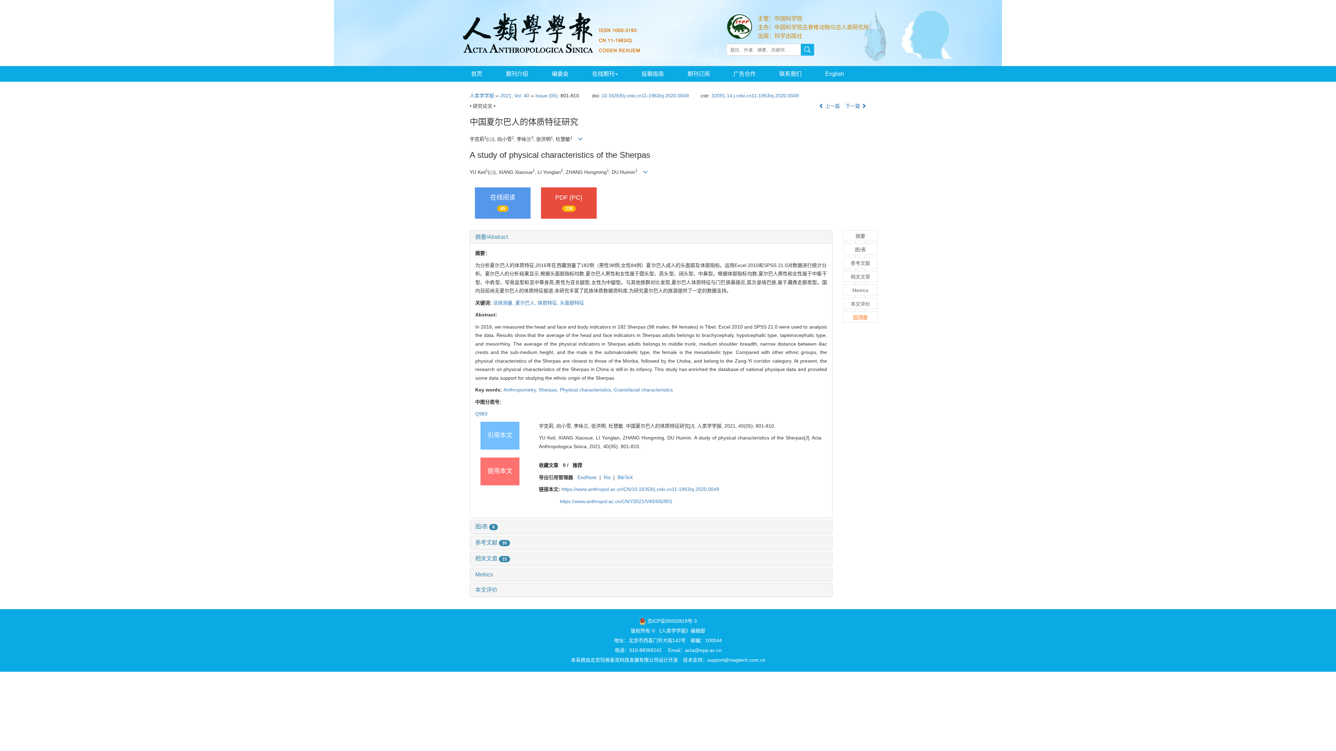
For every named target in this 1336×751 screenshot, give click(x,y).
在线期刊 (603, 74)
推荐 (577, 465)
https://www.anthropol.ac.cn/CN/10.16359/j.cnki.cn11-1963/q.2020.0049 (640, 489)
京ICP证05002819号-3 (672, 621)
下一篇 (853, 106)
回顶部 (860, 317)
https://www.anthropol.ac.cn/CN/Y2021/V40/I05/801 (616, 501)
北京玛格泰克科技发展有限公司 (624, 660)
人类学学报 (482, 95)
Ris (607, 477)
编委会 (560, 74)
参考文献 (491, 543)
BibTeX (625, 477)
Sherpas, (549, 390)
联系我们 (790, 74)
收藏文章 (548, 465)
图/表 (485, 527)
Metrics (484, 575)
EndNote (587, 477)
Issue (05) (546, 95)
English (834, 74)
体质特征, (549, 303)
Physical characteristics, (587, 390)
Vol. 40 (521, 95)
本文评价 (486, 590)
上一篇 (832, 106)
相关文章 (491, 559)
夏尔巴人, (526, 303)
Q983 (481, 414)
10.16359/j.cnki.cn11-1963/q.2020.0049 (645, 95)
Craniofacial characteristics (643, 390)
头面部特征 (572, 303)
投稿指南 (653, 74)
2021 (505, 95)
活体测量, (504, 303)
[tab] (651, 237)
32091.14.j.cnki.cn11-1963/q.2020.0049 (755, 95)
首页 (476, 74)
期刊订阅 (698, 74)
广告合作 (744, 74)
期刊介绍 (517, 74)
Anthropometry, (521, 390)
